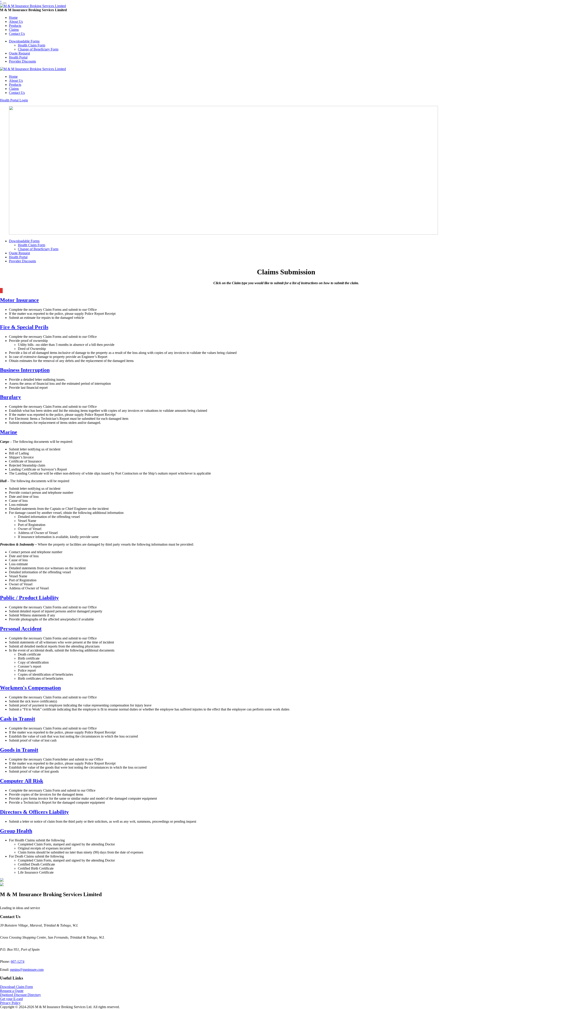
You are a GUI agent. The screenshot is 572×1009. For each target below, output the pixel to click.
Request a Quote (11, 991)
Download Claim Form (16, 987)
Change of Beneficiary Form (38, 49)
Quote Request (19, 53)
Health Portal (18, 57)
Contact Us (17, 34)
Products (15, 25)
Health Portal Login (14, 100)
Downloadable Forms (24, 41)
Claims (14, 30)
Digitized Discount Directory (20, 995)
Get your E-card (11, 999)
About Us (16, 21)
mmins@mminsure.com (27, 969)
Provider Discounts (22, 61)
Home (13, 17)
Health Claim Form (31, 45)
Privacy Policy (10, 1003)
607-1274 (17, 961)
